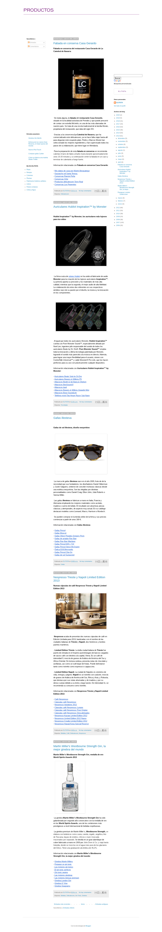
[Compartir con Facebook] (103, 191)
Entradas (32, 42)
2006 (118, 225)
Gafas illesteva (62, 417)
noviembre (122, 141)
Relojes (29, 172)
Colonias (30, 175)
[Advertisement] (73, 23)
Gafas (63, 564)
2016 (118, 127)
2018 (118, 121)
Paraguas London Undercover (124, 193)
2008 (118, 219)
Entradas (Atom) (68, 908)
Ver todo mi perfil (119, 106)
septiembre (122, 147)
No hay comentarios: (85, 191)
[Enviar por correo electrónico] (96, 191)
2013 (118, 136)
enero (120, 204)
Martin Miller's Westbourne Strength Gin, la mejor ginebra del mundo (79, 748)
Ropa (28, 169)
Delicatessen (65, 194)
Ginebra (84, 895)
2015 (118, 130)
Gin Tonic (78, 895)
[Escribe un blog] (98, 191)
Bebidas (63, 733)
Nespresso (82, 733)
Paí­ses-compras (32, 187)
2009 (118, 216)
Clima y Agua (31, 190)
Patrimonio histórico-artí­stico (36, 181)
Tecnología (64, 405)
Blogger (88, 926)
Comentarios (34, 46)
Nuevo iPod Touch (34, 150)
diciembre (121, 138)
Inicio (83, 904)
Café (68, 733)
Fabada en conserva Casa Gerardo (74, 43)
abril (119, 162)
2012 (118, 208)
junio (120, 156)
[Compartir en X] (100, 191)
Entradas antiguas (101, 904)
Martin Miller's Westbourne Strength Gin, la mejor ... (126, 187)
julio (119, 153)
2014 (118, 133)
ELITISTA (119, 102)
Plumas (29, 178)
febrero (120, 201)
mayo (120, 159)
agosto (120, 150)
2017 (118, 124)
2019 (118, 118)
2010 (118, 213)
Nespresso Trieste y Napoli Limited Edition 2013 (126, 181)
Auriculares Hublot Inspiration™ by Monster (79, 206)
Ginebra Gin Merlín (35, 138)
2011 (118, 210)
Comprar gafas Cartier (36, 154)
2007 (118, 222)
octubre (121, 144)
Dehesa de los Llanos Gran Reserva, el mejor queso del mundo (38, 144)
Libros (29, 184)
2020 (118, 115)
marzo (120, 198)
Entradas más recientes (62, 904)
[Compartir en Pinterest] (105, 191)
